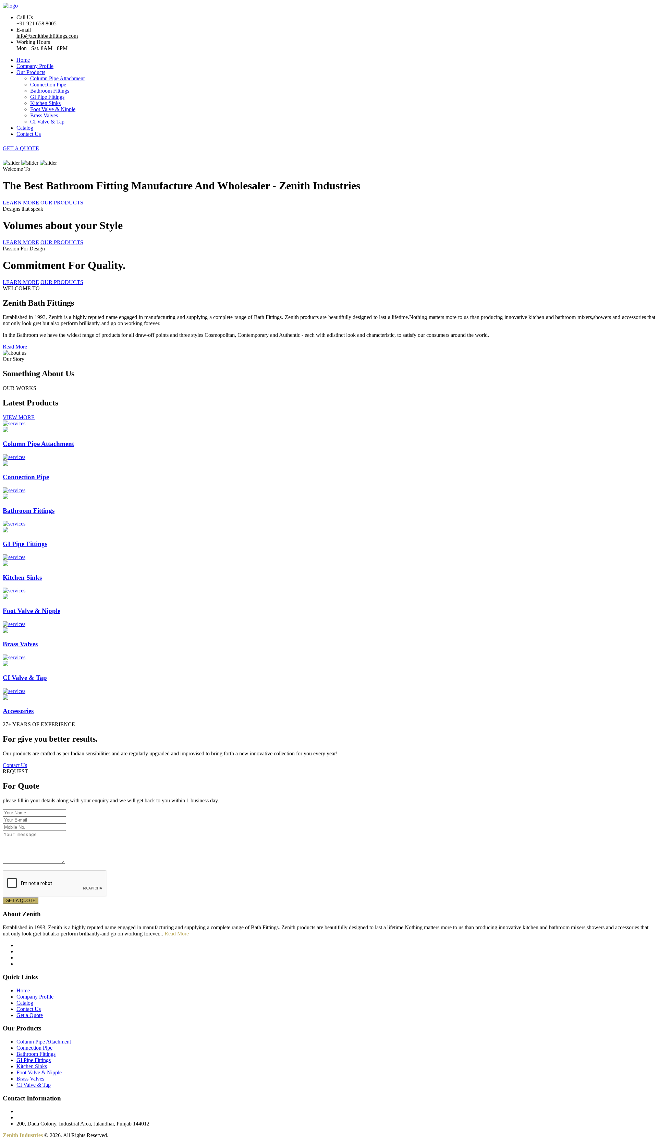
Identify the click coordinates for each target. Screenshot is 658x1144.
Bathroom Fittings (49, 91)
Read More (15, 347)
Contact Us (28, 134)
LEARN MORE (21, 202)
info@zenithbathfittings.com (47, 36)
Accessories (18, 711)
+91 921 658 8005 (36, 23)
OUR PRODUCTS (61, 202)
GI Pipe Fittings (47, 97)
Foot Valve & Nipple (52, 109)
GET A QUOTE (21, 148)
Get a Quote (29, 1015)
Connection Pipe (48, 84)
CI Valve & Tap (47, 122)
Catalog (24, 128)
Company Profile (34, 66)
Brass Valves (44, 115)
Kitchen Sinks (45, 103)
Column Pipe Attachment (57, 78)
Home (23, 60)
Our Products (30, 72)
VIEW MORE (19, 417)
